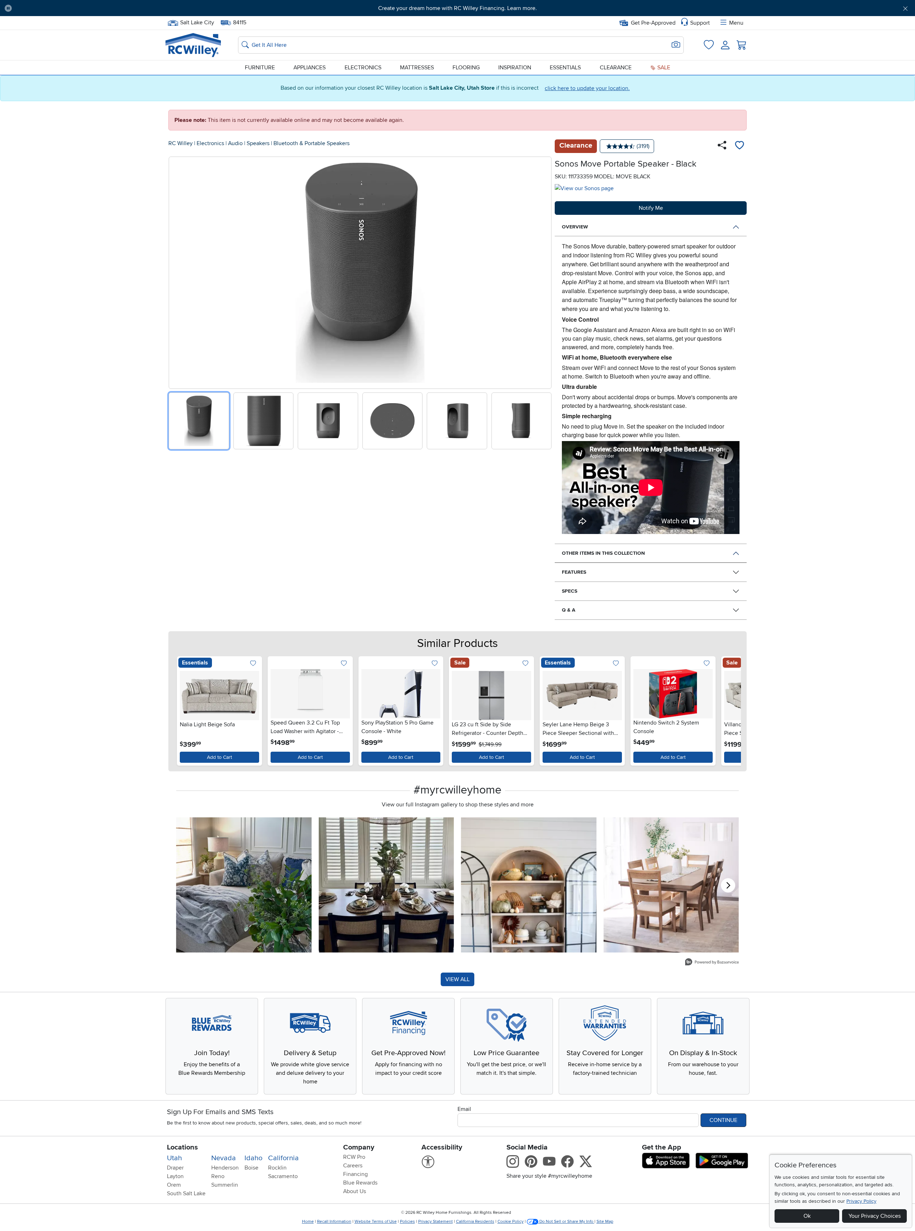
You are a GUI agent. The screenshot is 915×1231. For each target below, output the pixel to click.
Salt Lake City (197, 22)
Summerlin (224, 1184)
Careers (352, 1165)
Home (308, 1221)
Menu (736, 22)
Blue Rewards (360, 1182)
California (283, 1158)
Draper (175, 1167)
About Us (354, 1191)
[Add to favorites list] (739, 146)
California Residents (475, 1221)
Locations (182, 1147)
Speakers (258, 143)
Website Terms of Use (376, 1221)
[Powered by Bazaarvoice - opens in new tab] (712, 962)
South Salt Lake (186, 1193)
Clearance (616, 67)
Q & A (568, 610)
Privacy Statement (435, 1221)
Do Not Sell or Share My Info (566, 1221)
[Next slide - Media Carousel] (728, 885)
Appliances (309, 67)
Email (464, 1109)
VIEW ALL (457, 979)
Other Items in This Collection (603, 553)
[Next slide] (543, 271)
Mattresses (417, 67)
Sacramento (283, 1176)
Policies (407, 1221)
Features (574, 572)
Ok (807, 1216)
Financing (355, 1174)
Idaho (253, 1158)
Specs (569, 591)
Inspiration (514, 67)
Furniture (260, 67)
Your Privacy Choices (875, 1216)
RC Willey (180, 143)
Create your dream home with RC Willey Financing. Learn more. (457, 8)
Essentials (565, 67)
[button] (87, 8)
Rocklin (277, 1167)
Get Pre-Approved (653, 22)
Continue (723, 1120)
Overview (575, 227)
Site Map (605, 1221)
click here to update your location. (587, 88)
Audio (235, 143)
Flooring (466, 67)
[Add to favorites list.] (253, 663)
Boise (251, 1167)
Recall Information (334, 1221)
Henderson (225, 1167)
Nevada (223, 1158)
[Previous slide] (176, 271)
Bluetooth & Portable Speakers (311, 143)
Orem (174, 1184)
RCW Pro (354, 1157)
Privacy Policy (861, 1201)
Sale (663, 67)
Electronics (363, 67)
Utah (174, 1158)
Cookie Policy (511, 1221)
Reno (217, 1176)
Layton (175, 1176)
